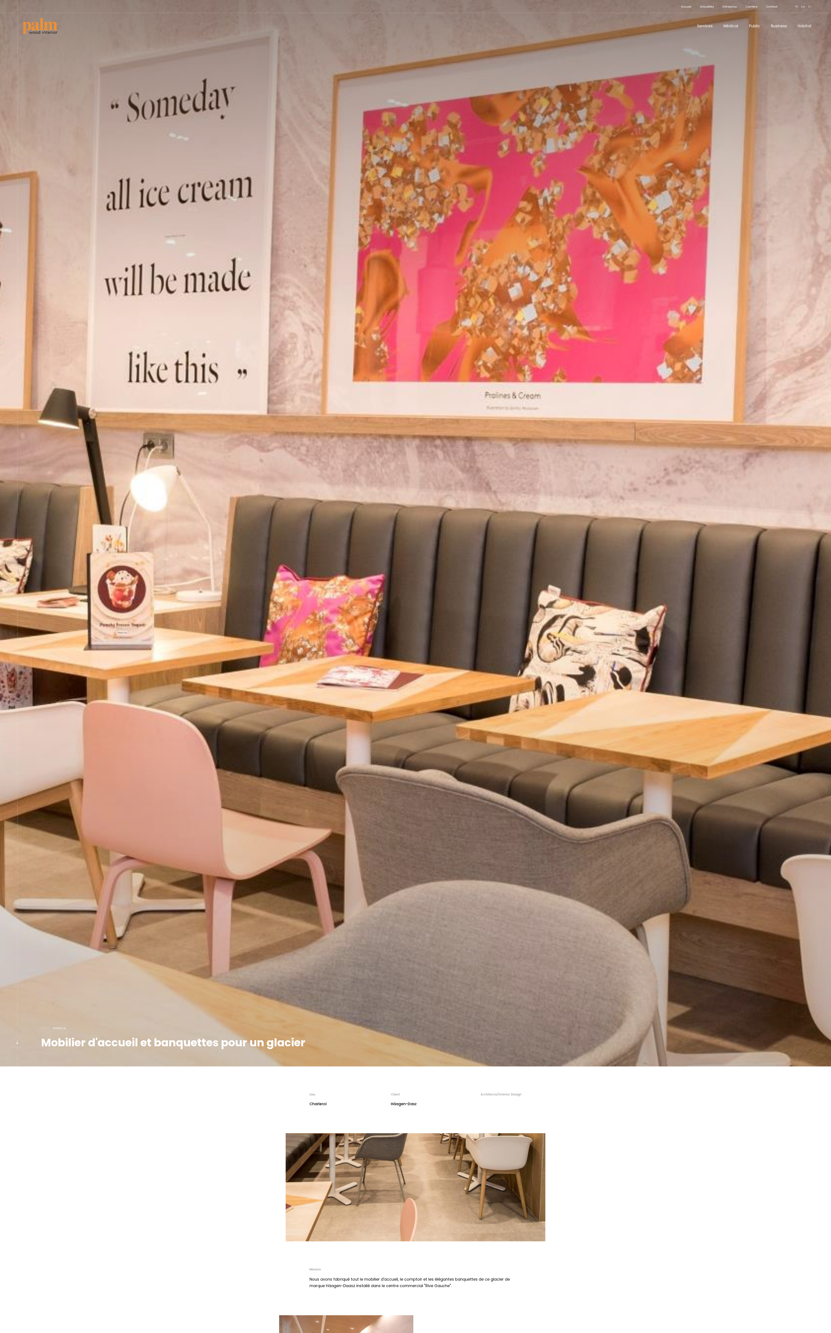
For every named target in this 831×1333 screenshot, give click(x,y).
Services (705, 26)
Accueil (686, 7)
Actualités (707, 7)
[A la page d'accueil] (40, 26)
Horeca (59, 1028)
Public (754, 26)
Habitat (805, 26)
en (810, 7)
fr (797, 7)
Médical (730, 26)
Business (779, 26)
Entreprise (730, 7)
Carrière (751, 7)
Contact (771, 7)
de (803, 7)
